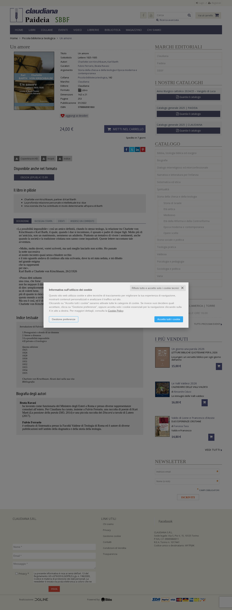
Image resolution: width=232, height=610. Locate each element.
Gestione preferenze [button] (63, 319)
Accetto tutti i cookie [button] (168, 319)
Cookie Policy (115, 310)
